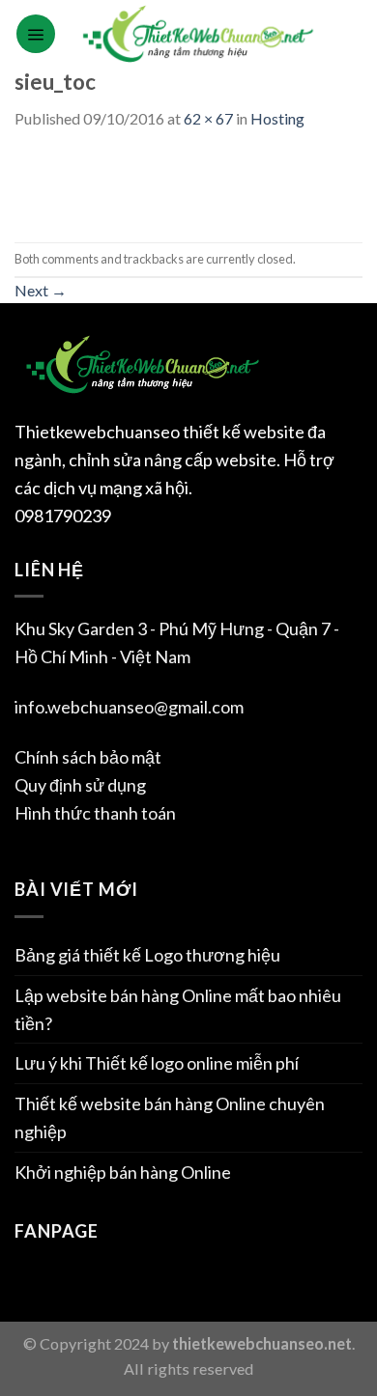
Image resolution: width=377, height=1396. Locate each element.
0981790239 (62, 515)
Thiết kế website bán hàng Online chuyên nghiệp (169, 1117)
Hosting (277, 118)
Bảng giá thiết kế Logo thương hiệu (147, 954)
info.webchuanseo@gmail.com (129, 706)
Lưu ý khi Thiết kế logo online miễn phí (156, 1063)
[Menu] (35, 33)
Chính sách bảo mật (87, 757)
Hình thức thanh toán (95, 813)
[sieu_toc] (44, 184)
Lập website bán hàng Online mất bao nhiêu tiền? (177, 1009)
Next (40, 290)
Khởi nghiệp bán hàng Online (122, 1172)
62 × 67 (208, 118)
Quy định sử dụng (80, 785)
